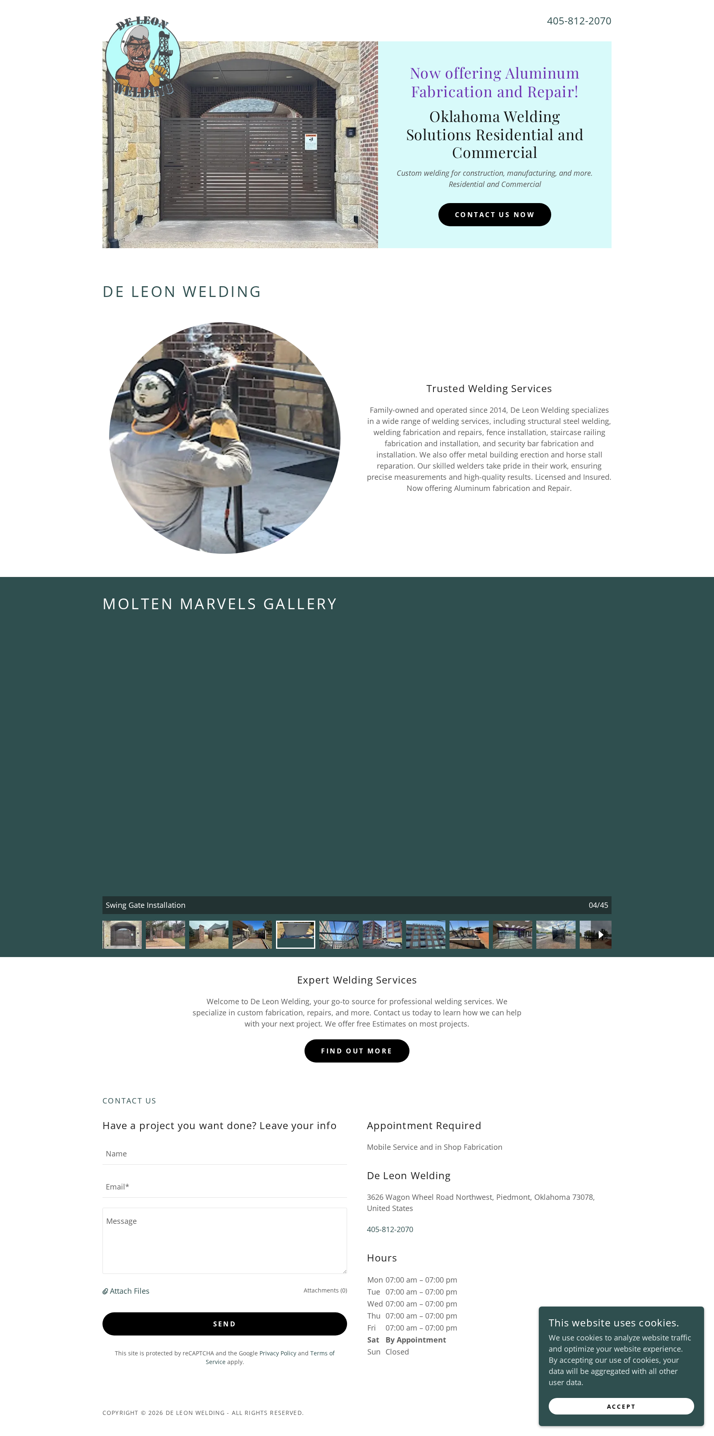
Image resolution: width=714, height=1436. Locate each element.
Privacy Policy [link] (277, 1353)
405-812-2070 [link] (579, 20)
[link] (142, 19)
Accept (621, 1406)
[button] (106, 1291)
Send (225, 1323)
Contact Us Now (495, 214)
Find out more (357, 1050)
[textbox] (224, 1153)
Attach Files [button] (130, 1291)
